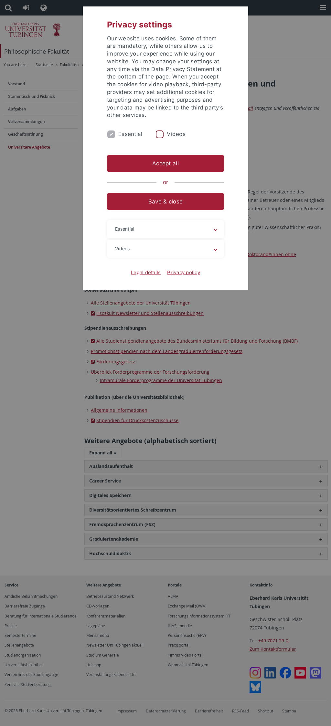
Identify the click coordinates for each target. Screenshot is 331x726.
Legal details (146, 272)
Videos (176, 134)
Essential (130, 134)
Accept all (165, 163)
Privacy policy (183, 272)
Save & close (165, 201)
